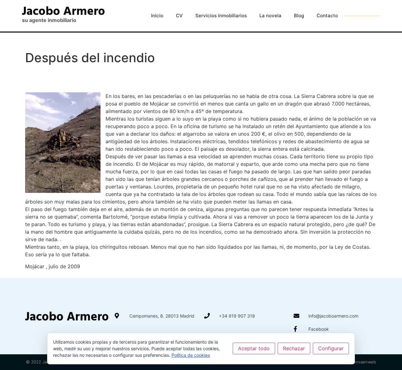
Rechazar (294, 348)
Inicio (157, 16)
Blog (299, 16)
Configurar (331, 348)
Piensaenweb (363, 361)
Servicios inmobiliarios (221, 16)
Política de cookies (190, 355)
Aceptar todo (254, 348)
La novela (270, 16)
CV (179, 16)
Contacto (327, 16)
